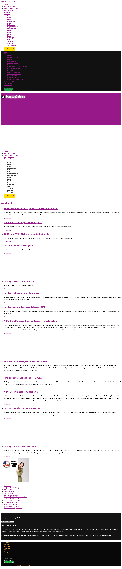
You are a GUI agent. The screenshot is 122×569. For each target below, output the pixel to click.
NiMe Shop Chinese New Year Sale (21, 391)
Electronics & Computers (13, 65)
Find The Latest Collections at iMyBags (23, 377)
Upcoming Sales (8, 85)
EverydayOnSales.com (7, 529)
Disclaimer (7, 557)
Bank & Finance (11, 59)
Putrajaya (10, 38)
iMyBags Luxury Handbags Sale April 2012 (24, 307)
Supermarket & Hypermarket (15, 79)
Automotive (10, 55)
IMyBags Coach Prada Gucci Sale (20, 446)
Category (6, 54)
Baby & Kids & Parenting (13, 57)
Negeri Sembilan (13, 27)
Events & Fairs (8, 12)
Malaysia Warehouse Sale (103, 529)
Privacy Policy (8, 559)
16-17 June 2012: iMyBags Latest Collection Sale (27, 234)
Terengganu (11, 45)
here (109, 535)
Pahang (9, 30)
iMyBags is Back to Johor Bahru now (22, 293)
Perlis (9, 36)
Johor (9, 16)
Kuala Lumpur (12, 21)
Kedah (9, 17)
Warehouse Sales (9, 6)
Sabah (9, 39)
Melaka (9, 23)
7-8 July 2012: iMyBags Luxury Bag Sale (23, 222)
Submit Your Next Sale (11, 560)
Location (7, 14)
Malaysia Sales (9, 10)
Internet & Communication (14, 74)
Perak (9, 34)
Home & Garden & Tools (13, 72)
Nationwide (11, 25)
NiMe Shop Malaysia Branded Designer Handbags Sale (30, 321)
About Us (7, 555)
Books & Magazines (12, 63)
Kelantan (10, 19)
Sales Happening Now (9, 81)
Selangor (10, 43)
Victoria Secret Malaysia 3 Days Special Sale (25, 361)
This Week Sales (8, 83)
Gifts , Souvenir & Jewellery (14, 70)
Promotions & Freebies (11, 8)
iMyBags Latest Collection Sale (19, 281)
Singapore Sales (22, 535)
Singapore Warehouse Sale (35, 535)
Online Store (11, 28)
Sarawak (10, 41)
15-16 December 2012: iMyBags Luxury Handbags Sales (31, 208)
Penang (9, 32)
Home (6, 5)
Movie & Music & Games (13, 76)
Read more (7, 218)
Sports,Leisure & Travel (13, 77)
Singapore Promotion (51, 535)
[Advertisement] (50, 112)
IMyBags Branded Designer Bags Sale (22, 408)
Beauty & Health (11, 61)
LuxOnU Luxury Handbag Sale (18, 245)
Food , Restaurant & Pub (13, 68)
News (5, 87)
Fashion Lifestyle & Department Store (17, 66)
